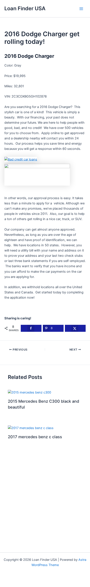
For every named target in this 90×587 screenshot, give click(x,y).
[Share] (28, 578)
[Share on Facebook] (31, 328)
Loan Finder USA (24, 8)
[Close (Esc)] (39, 578)
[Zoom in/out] (5, 578)
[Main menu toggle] (81, 8)
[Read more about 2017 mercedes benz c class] (31, 428)
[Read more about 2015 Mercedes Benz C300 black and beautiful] (29, 392)
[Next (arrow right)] (16, 584)
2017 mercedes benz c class (35, 436)
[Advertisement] (45, 504)
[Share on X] (75, 328)
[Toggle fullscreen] (16, 578)
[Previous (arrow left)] (5, 584)
